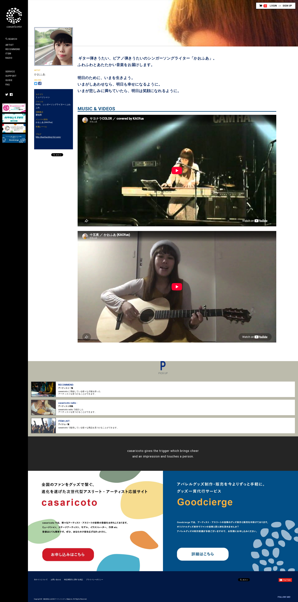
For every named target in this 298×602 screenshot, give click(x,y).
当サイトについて (41, 580)
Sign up (287, 5)
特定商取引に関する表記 (73, 580)
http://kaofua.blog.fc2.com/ (48, 137)
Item (8, 53)
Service (10, 71)
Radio (8, 58)
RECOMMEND (12, 49)
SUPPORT (10, 76)
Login (273, 5)
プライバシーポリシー (94, 580)
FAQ (7, 84)
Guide (8, 80)
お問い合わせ (56, 580)
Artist (9, 45)
